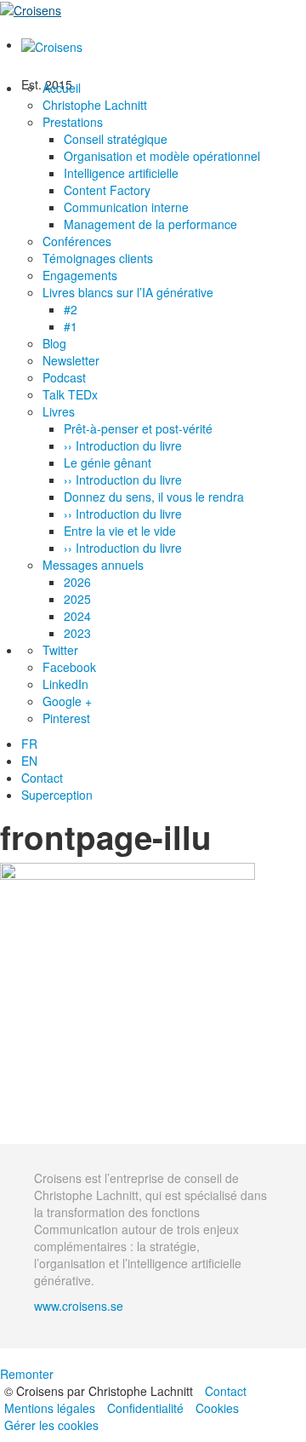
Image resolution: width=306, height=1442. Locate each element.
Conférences (76, 241)
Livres (58, 411)
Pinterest (66, 718)
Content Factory (107, 189)
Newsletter (70, 360)
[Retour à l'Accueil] (30, 8)
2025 (77, 598)
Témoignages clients (97, 258)
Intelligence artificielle (121, 172)
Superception (57, 794)
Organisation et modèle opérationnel (162, 155)
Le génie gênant (107, 462)
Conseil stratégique (115, 138)
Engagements (79, 275)
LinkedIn (65, 683)
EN (29, 760)
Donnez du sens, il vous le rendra (154, 496)
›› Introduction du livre (123, 445)
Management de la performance (150, 224)
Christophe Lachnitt (94, 104)
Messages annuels (93, 564)
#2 (70, 309)
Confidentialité (145, 1407)
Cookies (217, 1407)
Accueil (61, 87)
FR (29, 743)
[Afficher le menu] (6, 27)
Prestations (72, 121)
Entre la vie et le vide (120, 530)
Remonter (27, 1373)
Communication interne (126, 206)
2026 (77, 581)
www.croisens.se (78, 1305)
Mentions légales (49, 1407)
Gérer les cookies (51, 1424)
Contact (42, 777)
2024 (77, 615)
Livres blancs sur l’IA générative (127, 292)
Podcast (64, 377)
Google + (67, 701)
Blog (54, 343)
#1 (70, 326)
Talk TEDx (70, 394)
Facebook (69, 666)
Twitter (60, 649)
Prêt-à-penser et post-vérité (138, 428)
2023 (77, 632)
